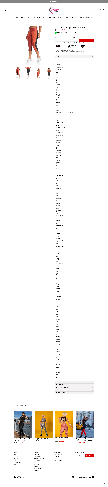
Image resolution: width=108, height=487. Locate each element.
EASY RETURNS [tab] (60, 384)
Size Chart (56, 456)
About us (36, 452)
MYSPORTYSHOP (21, 482)
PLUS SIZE (75, 17)
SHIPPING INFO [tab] (60, 382)
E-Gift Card (56, 458)
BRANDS (61, 17)
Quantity (73, 37)
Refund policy (17, 464)
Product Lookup (58, 460)
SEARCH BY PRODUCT (50, 17)
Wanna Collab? (37, 468)
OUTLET (68, 17)
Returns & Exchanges (39, 458)
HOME (16, 17)
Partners (36, 470)
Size (56, 37)
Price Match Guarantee (59, 454)
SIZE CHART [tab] (59, 390)
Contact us (36, 454)
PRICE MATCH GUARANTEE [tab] (63, 387)
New (15, 454)
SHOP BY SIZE (31, 17)
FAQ (15, 460)
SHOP (39, 17)
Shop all (16, 458)
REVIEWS (82, 17)
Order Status (57, 452)
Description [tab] (59, 56)
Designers (16, 456)
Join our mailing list (79, 452)
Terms (35, 462)
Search (15, 452)
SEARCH (22, 17)
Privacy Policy (37, 460)
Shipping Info (37, 456)
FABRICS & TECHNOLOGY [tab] (62, 392)
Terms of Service (18, 462)
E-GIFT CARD (89, 17)
